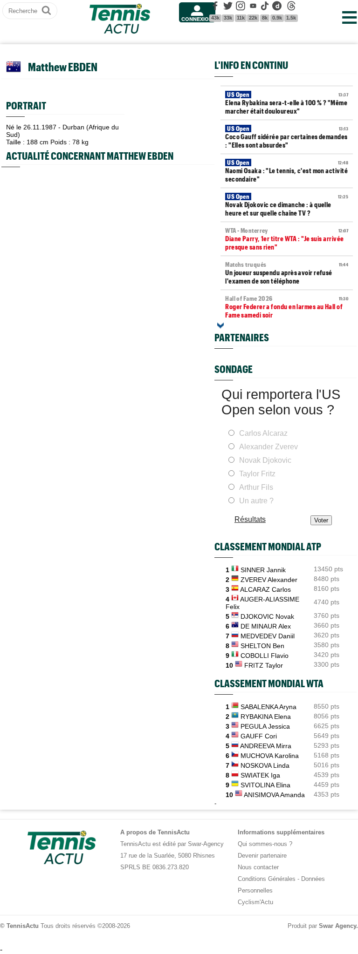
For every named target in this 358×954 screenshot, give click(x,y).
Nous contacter (258, 867)
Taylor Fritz (257, 474)
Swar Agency (337, 925)
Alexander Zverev (268, 447)
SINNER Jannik (263, 570)
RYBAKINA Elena (266, 716)
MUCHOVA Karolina (270, 755)
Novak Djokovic (265, 460)
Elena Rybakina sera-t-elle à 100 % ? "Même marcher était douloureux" (286, 103)
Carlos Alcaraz (263, 433)
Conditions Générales (267, 878)
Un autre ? (256, 501)
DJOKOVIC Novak (267, 616)
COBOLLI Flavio (265, 655)
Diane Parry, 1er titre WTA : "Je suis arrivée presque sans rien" (286, 239)
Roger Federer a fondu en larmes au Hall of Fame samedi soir (286, 307)
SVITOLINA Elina (265, 785)
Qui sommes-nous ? (265, 843)
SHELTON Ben (262, 646)
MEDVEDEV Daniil (268, 636)
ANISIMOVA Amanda (274, 794)
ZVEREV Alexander (269, 579)
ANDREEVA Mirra (265, 746)
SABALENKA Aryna (268, 706)
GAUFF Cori (259, 736)
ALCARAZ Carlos (265, 589)
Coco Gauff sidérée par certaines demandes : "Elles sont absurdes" (286, 137)
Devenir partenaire (262, 855)
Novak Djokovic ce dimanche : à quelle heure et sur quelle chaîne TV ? (286, 205)
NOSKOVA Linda (265, 765)
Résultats (250, 519)
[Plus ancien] (220, 325)
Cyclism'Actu (255, 902)
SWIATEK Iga (260, 775)
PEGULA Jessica (265, 726)
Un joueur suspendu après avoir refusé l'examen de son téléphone (286, 273)
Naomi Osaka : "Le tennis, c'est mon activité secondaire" (286, 171)
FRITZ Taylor (263, 665)
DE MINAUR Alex (266, 626)
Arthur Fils (256, 487)
